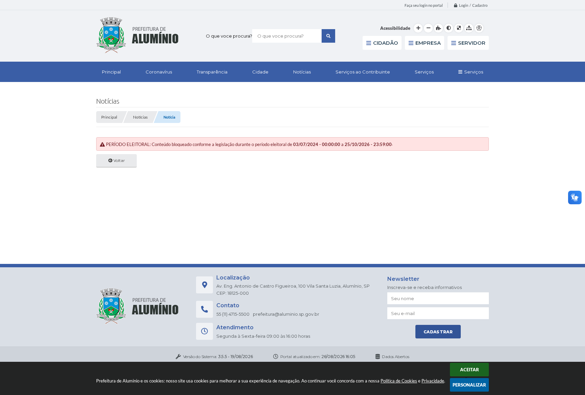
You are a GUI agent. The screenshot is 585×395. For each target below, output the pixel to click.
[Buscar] (328, 36)
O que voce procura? (229, 36)
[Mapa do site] (468, 28)
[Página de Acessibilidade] (479, 28)
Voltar (118, 160)
